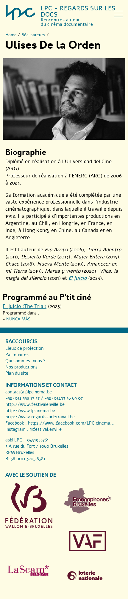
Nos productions (21, 367)
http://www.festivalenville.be (35, 404)
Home (11, 35)
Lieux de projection (24, 348)
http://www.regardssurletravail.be (40, 417)
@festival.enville (45, 429)
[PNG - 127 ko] (87, 512)
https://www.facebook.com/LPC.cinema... (71, 423)
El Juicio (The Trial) (24, 306)
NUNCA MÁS (18, 319)
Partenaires (17, 355)
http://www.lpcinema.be (30, 411)
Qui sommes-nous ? (25, 361)
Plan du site (16, 373)
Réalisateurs (33, 35)
